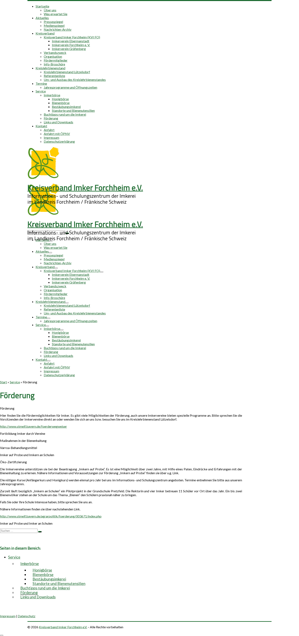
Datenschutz (26, 616)
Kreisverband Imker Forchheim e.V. (63, 627)
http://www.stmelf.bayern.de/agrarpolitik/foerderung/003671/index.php (50, 516)
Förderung (29, 592)
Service (15, 382)
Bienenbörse (43, 574)
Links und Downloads (38, 597)
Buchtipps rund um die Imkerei (45, 588)
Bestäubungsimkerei (49, 579)
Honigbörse (42, 570)
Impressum (7, 616)
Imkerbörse (29, 563)
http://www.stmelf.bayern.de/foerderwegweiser (33, 426)
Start (3, 382)
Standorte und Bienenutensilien (59, 583)
